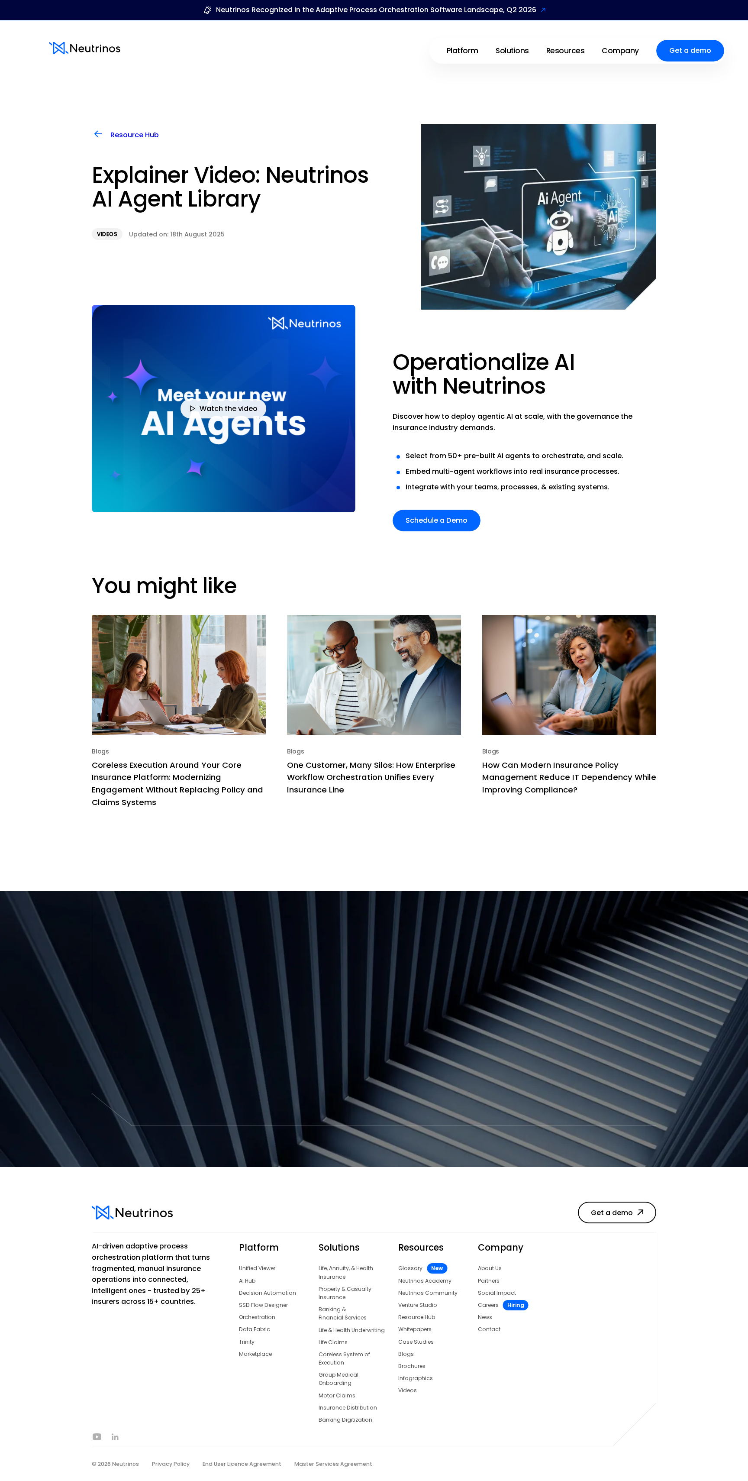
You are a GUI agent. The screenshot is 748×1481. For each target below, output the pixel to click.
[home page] (139, 1212)
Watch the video (229, 408)
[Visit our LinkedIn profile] (116, 1437)
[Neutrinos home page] (84, 48)
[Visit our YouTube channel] (97, 1437)
